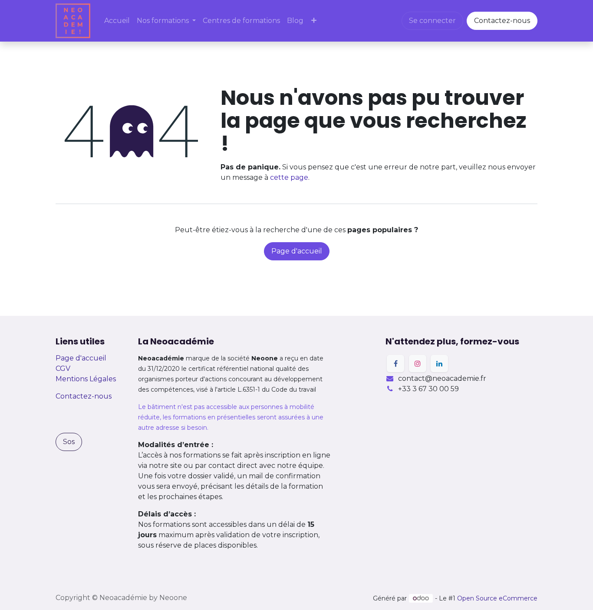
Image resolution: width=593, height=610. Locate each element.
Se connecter (432, 20)
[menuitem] (117, 20)
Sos (69, 442)
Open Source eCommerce (497, 598)
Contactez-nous (502, 20)
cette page (289, 177)
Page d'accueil (296, 251)
